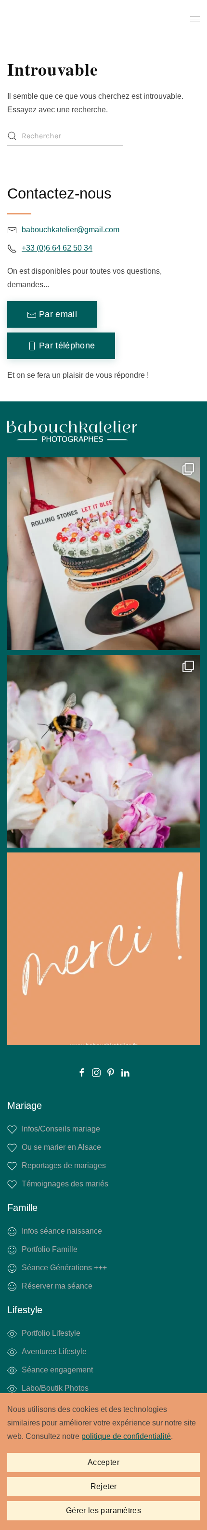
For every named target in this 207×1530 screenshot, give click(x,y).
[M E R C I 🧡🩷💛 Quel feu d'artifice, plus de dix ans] (103, 948)
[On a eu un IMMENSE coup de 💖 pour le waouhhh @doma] (103, 751)
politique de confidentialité (126, 1436)
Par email (58, 314)
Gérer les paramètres (103, 1510)
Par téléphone (67, 345)
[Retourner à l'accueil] (72, 19)
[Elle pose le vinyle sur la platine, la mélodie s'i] (103, 553)
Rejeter (103, 1486)
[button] (195, 19)
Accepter (103, 1462)
